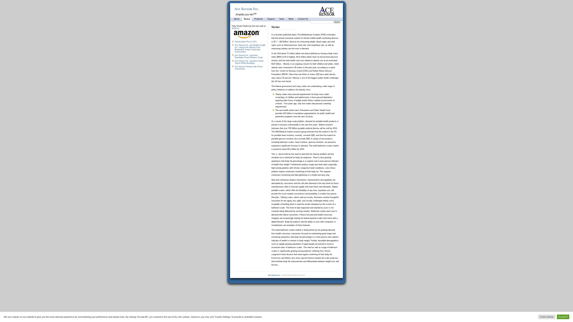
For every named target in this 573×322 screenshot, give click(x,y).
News (291, 19)
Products (258, 19)
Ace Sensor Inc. (246, 8)
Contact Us (303, 19)
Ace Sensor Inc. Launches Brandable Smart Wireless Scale (249, 56)
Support (271, 19)
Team (281, 19)
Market (247, 19)
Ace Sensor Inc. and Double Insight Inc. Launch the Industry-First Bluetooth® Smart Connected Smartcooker (250, 48)
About (236, 19)
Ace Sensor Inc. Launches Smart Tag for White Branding (249, 62)
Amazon (235, 28)
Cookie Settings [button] (547, 317)
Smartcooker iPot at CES (246, 42)
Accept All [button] (563, 317)
